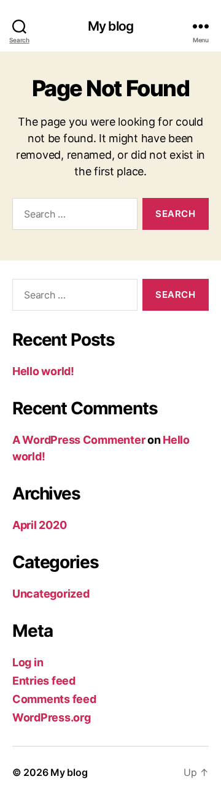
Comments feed (54, 699)
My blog (110, 26)
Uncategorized (51, 593)
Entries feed (44, 680)
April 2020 (39, 525)
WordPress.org (51, 717)
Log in (27, 662)
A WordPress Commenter (78, 439)
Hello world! (43, 371)
